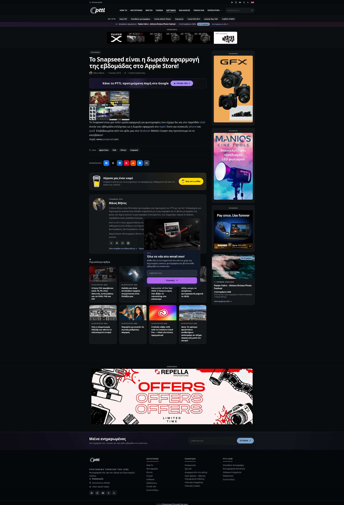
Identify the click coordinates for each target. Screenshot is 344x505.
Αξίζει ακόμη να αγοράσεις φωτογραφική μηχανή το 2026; (192, 292)
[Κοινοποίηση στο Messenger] (140, 163)
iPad (114, 150)
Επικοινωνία (97, 478)
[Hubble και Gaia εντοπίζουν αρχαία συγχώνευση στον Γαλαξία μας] (133, 274)
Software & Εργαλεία (232, 472)
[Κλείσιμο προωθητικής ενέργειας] (197, 222)
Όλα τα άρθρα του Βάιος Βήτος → (123, 248)
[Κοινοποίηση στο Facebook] (106, 163)
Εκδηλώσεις (184, 10)
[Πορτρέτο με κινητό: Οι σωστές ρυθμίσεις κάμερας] (133, 312)
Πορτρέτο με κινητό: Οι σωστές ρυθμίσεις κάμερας (132, 330)
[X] (244, 2)
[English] (252, 2)
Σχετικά (188, 468)
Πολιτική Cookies (192, 486)
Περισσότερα (213, 10)
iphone (193, 126)
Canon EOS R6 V (194, 19)
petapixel (107, 139)
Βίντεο (149, 10)
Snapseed (134, 150)
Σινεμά (159, 10)
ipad (91, 130)
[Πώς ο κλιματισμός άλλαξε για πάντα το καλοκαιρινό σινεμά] (103, 312)
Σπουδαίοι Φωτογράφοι (233, 465)
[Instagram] (236, 2)
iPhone (123, 150)
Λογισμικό (179, 19)
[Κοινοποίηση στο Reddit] (133, 163)
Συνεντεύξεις (152, 490)
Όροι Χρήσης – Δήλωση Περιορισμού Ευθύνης (195, 477)
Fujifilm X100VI (228, 19)
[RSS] (248, 2)
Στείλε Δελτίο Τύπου (162, 19)
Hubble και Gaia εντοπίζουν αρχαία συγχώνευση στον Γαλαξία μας (130, 292)
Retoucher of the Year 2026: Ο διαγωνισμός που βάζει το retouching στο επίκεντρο (162, 293)
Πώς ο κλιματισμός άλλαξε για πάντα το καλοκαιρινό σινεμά (102, 330)
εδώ (202, 122)
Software (171, 10)
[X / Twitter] (111, 243)
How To (123, 10)
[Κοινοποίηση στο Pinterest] (126, 163)
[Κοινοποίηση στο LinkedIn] (120, 163)
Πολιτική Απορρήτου (194, 482)
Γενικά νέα (199, 10)
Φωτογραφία (136, 10)
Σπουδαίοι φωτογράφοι (140, 19)
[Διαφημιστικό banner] (172, 38)
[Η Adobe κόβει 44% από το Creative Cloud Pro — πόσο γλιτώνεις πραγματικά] (162, 312)
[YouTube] (240, 2)
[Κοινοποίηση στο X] (113, 163)
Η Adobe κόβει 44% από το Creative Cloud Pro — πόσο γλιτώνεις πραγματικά (162, 331)
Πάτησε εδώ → (183, 83)
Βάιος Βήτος (99, 73)
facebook (145, 130)
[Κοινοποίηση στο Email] (146, 163)
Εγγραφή (244, 440)
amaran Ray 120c (211, 19)
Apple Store (103, 150)
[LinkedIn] (128, 243)
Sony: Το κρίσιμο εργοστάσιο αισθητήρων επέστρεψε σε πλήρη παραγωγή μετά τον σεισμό (191, 334)
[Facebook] (232, 2)
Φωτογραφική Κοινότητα (234, 468)
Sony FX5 (123, 19)
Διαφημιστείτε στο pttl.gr (196, 472)
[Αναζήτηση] (252, 10)
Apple (162, 126)
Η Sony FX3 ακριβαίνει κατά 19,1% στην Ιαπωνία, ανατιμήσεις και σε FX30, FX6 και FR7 (102, 293)
